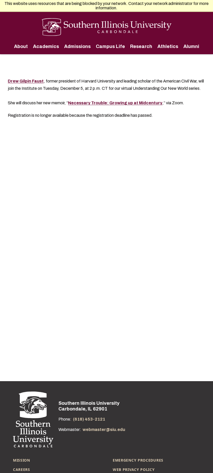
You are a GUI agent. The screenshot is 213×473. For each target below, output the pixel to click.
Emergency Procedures (138, 460)
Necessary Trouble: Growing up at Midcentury (115, 103)
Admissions (77, 46)
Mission (21, 460)
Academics (45, 46)
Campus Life (110, 46)
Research (140, 46)
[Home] (106, 27)
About (21, 46)
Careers (21, 469)
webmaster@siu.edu (104, 429)
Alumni (190, 46)
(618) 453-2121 (89, 419)
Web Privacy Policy (134, 469)
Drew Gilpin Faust (26, 81)
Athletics (167, 46)
